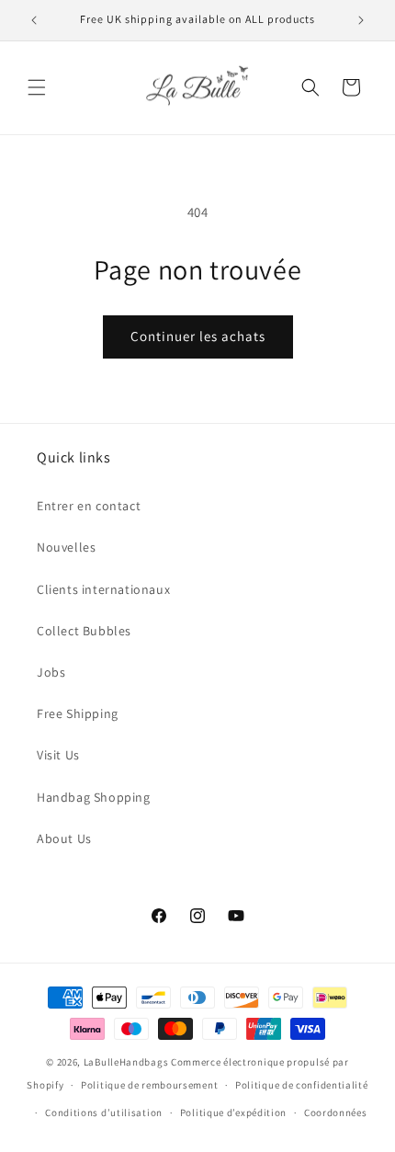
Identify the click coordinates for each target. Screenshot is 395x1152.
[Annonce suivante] (361, 20)
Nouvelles (66, 547)
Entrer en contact (89, 505)
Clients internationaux (103, 589)
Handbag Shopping (94, 797)
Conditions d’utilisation (104, 1112)
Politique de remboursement (149, 1084)
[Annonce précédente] (34, 20)
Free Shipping (77, 713)
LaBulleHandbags (126, 1061)
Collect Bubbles (84, 630)
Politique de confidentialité (301, 1084)
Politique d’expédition (233, 1112)
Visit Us (58, 755)
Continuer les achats (197, 336)
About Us (64, 838)
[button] (37, 87)
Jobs (51, 672)
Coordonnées (335, 1112)
